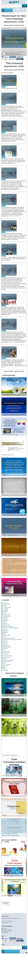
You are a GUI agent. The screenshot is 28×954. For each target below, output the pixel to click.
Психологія (5, 648)
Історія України (6, 604)
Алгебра (5, 605)
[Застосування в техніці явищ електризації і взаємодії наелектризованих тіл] (14, 486)
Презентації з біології (10, 12)
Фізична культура (7, 664)
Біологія (5, 613)
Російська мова (6, 652)
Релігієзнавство (6, 651)
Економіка (5, 623)
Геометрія (5, 619)
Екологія (5, 621)
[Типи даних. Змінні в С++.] (14, 446)
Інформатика (6, 602)
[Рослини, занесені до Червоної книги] (14, 827)
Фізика (4, 663)
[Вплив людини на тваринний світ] (14, 747)
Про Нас (5, 928)
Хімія (4, 667)
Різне (4, 649)
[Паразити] (14, 807)
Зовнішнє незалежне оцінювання (10, 627)
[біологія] (14, 867)
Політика (5, 642)
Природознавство (7, 646)
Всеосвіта (5, 932)
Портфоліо (5, 643)
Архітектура (5, 608)
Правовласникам (7, 929)
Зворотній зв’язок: (11, 918)
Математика (6, 630)
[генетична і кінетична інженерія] (14, 767)
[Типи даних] (14, 466)
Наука (4, 636)
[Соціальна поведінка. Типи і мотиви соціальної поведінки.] (14, 547)
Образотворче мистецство (9, 638)
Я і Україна (5, 670)
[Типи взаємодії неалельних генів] (9, 80)
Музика (4, 633)
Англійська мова (6, 607)
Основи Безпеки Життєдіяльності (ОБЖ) (12, 639)
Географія (5, 617)
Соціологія (5, 654)
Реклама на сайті (7, 931)
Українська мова (6, 661)
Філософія (5, 665)
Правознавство (6, 645)
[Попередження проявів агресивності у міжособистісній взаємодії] (14, 406)
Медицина (5, 632)
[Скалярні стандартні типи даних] (14, 527)
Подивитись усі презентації (5, 903)
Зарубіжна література (8, 626)
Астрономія (5, 610)
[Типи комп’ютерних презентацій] (14, 426)
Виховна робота (6, 614)
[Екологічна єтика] (14, 687)
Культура (5, 629)
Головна (3, 12)
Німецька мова (6, 635)
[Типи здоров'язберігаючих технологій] (14, 386)
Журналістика (6, 624)
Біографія (5, 611)
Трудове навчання (7, 657)
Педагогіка (5, 641)
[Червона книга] (14, 787)
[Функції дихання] (14, 847)
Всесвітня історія (7, 616)
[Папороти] (14, 727)
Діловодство (5, 620)
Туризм (4, 658)
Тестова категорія (7, 655)
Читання (5, 668)
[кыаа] (14, 707)
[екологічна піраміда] (14, 887)
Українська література (8, 660)
